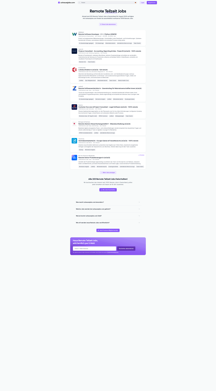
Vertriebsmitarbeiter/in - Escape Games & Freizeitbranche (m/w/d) (108, 141)
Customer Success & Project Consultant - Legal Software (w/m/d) (108, 107)
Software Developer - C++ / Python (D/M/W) (97, 34)
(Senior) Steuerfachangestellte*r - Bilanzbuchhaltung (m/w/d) (104, 124)
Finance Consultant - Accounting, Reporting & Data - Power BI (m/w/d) (109, 51)
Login (142, 2)
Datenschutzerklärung (112, 252)
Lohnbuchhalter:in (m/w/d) (93, 70)
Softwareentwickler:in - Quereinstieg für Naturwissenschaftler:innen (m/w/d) (109, 88)
